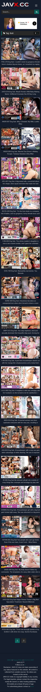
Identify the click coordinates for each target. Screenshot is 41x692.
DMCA (9, 660)
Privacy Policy (17, 660)
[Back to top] (34, 685)
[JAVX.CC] (17, 4)
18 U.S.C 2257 (29, 660)
